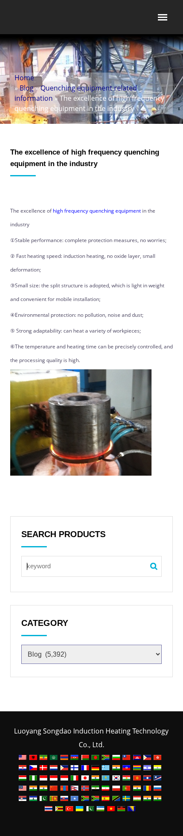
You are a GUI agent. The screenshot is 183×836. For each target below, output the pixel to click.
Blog (27, 88)
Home (24, 77)
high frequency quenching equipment (96, 210)
